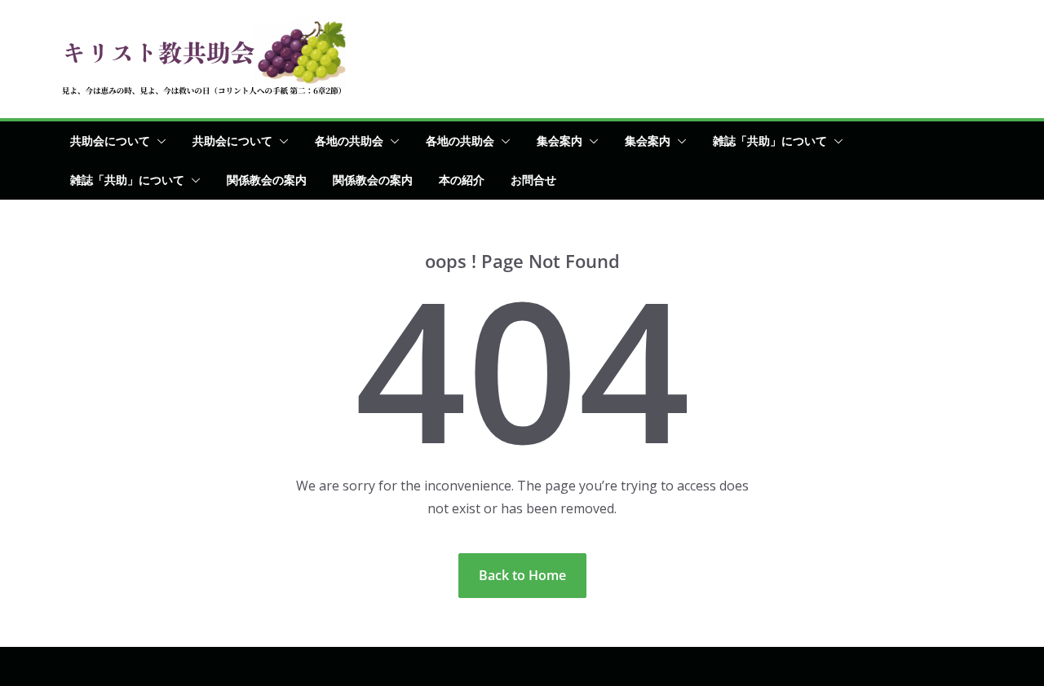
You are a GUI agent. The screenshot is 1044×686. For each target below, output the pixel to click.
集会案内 (559, 140)
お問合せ (533, 179)
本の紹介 (461, 179)
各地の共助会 (349, 140)
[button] (158, 141)
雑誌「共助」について (770, 140)
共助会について (110, 140)
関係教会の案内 (267, 179)
